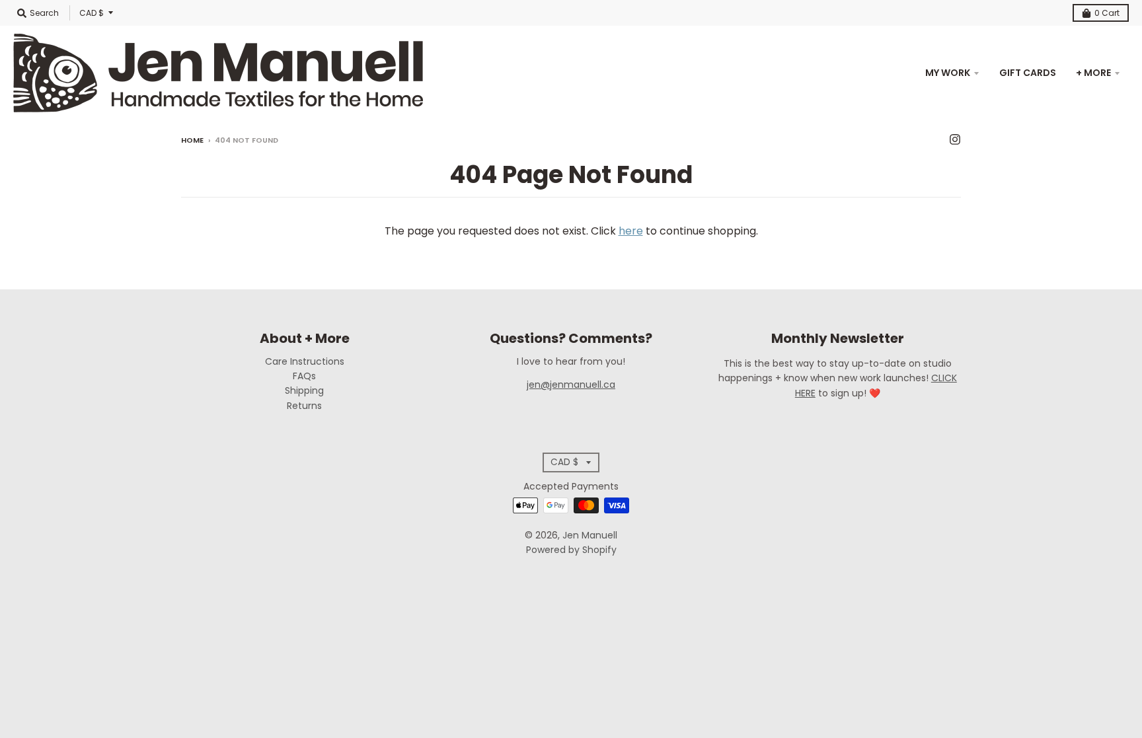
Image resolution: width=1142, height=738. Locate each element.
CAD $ (91, 12)
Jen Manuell (589, 535)
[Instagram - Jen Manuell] (955, 139)
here (631, 231)
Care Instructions (304, 361)
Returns (304, 405)
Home (192, 140)
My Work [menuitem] (947, 72)
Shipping (304, 390)
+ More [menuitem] (1093, 72)
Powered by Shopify (571, 549)
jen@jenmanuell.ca (571, 384)
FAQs (304, 376)
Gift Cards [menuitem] (1027, 72)
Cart (1107, 12)
